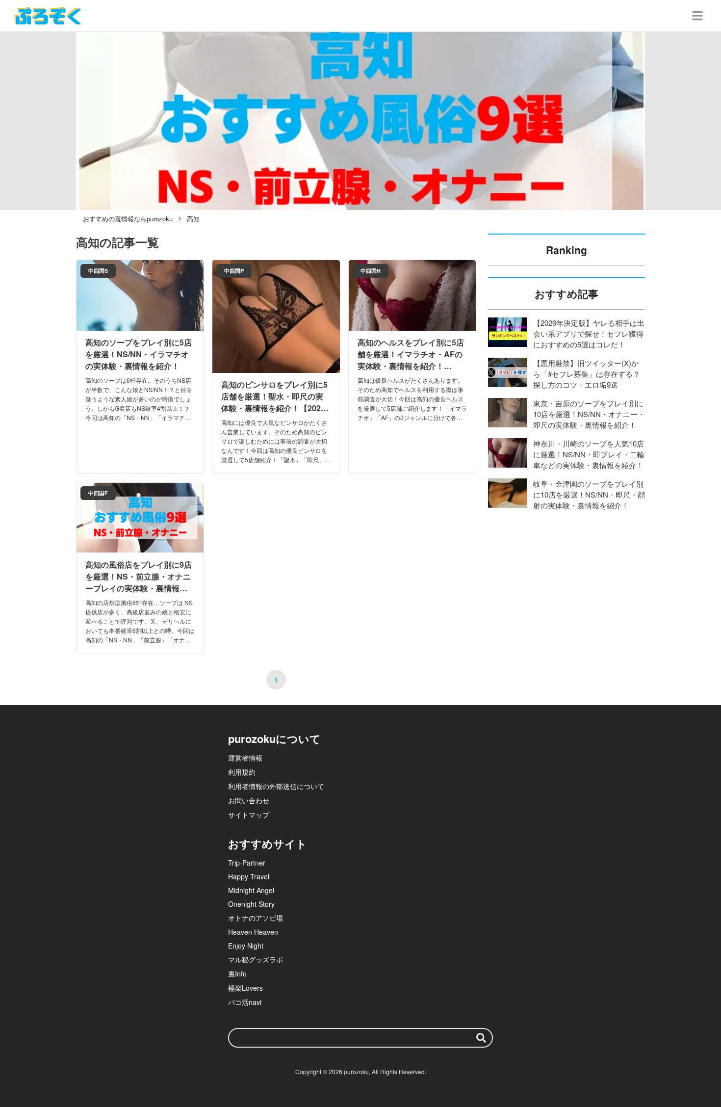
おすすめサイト (267, 843)
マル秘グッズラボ (255, 959)
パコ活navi (244, 1002)
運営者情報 (245, 758)
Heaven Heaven (253, 932)
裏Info (237, 973)
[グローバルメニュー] (697, 15)
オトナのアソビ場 (255, 917)
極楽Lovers (245, 988)
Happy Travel (248, 876)
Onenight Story (251, 904)
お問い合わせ (248, 800)
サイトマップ (248, 814)
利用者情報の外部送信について (276, 786)
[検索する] (481, 1038)
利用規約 (242, 772)
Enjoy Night (245, 945)
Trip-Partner (246, 863)
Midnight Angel (251, 890)
